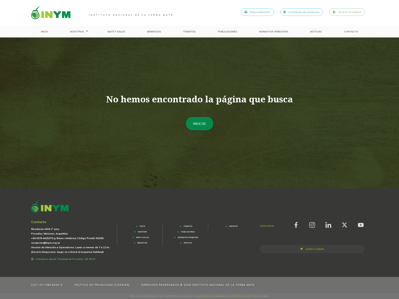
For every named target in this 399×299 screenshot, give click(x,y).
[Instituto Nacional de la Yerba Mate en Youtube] (361, 224)
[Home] (50, 12)
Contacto (351, 31)
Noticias (316, 31)
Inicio (44, 31)
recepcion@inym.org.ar (45, 242)
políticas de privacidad (211, 296)
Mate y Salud (116, 31)
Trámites (189, 31)
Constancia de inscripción (303, 12)
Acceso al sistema (349, 12)
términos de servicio (244, 296)
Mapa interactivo (259, 12)
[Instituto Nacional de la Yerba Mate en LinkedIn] (328, 224)
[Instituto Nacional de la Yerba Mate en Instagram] (312, 224)
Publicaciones (227, 31)
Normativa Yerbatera (273, 31)
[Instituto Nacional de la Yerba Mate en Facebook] (296, 224)
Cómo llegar (314, 249)
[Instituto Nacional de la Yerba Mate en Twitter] (344, 224)
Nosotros (77, 31)
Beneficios (154, 31)
